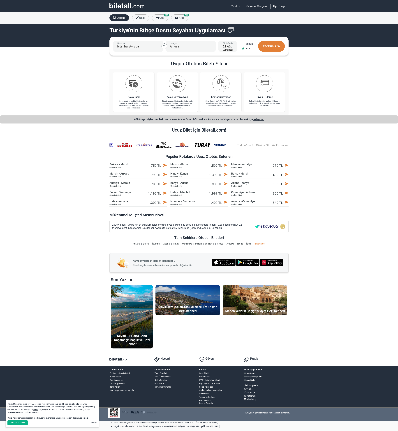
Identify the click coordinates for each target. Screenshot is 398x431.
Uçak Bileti (203, 373)
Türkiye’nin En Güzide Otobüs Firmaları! (263, 145)
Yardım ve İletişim (207, 397)
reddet (35, 410)
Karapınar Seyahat (163, 387)
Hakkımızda (204, 376)
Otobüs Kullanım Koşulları (210, 390)
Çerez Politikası (206, 387)
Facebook (250, 392)
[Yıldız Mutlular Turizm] (121, 147)
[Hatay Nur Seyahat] (179, 147)
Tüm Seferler (115, 376)
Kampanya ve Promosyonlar (122, 390)
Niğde (240, 243)
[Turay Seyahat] (198, 147)
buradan (29, 418)
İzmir (248, 243)
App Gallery (251, 380)
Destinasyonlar (116, 380)
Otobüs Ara (271, 46)
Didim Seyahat (161, 380)
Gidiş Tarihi (228, 43)
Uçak (142, 17)
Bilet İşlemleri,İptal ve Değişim (206, 401)
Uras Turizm (160, 383)
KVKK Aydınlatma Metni (209, 380)
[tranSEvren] (140, 147)
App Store (250, 373)
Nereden (121, 43)
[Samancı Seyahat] (218, 147)
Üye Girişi (279, 6)
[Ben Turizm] (160, 147)
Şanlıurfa (209, 243)
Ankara (136, 243)
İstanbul (156, 243)
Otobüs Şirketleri (117, 383)
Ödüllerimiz (204, 394)
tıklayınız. (258, 119)
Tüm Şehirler (259, 243)
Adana (166, 243)
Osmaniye (187, 243)
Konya (220, 243)
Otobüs (120, 17)
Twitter (249, 389)
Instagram (250, 396)
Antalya (230, 243)
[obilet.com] (126, 8)
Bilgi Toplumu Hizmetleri (209, 383)
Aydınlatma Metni (14, 412)
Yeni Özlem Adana (163, 376)
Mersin (198, 243)
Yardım (235, 6)
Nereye (173, 43)
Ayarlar (94, 422)
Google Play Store (254, 376)
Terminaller (115, 387)
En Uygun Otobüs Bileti (120, 373)
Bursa (146, 243)
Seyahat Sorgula (256, 6)
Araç (183, 16)
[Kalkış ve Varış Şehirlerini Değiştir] (164, 46)
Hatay (176, 243)
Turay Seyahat (161, 373)
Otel (163, 16)
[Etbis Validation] (114, 413)
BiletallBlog (251, 399)
